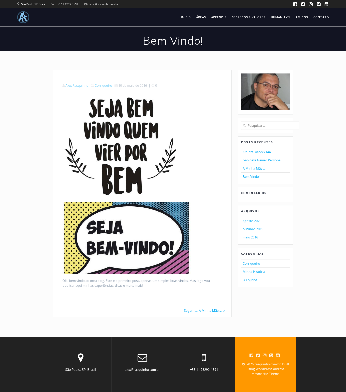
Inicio (186, 17)
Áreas (201, 17)
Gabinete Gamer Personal (262, 160)
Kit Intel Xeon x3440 (257, 152)
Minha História (254, 271)
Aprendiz (218, 17)
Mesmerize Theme (265, 374)
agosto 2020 (252, 221)
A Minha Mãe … (254, 168)
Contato (321, 17)
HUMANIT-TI (280, 17)
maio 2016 (250, 237)
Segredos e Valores (248, 17)
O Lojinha (250, 280)
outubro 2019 (253, 229)
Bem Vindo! (251, 176)
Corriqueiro (103, 85)
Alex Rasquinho (77, 85)
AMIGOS (302, 17)
